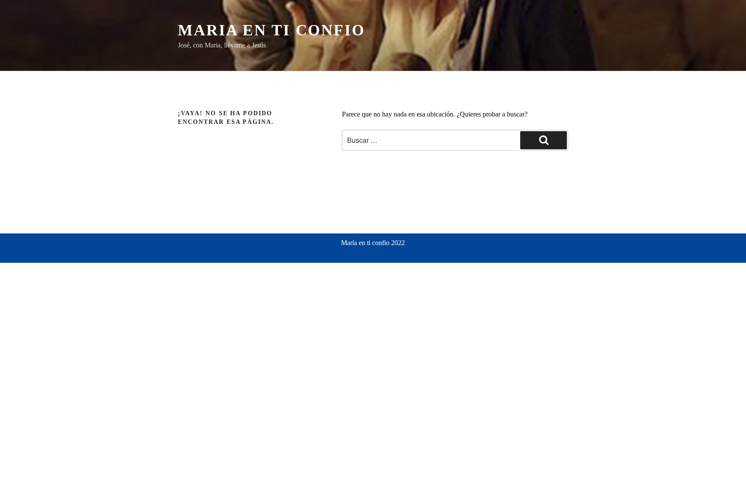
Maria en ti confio (271, 30)
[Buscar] (543, 140)
